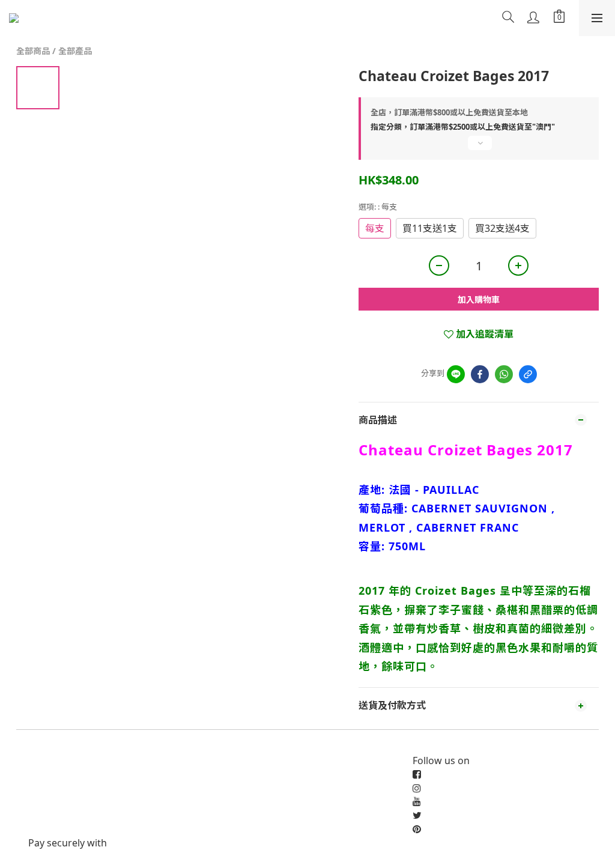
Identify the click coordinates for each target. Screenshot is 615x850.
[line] (456, 374)
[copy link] (528, 374)
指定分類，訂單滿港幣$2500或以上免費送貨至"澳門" (463, 126)
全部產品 (75, 50)
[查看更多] (479, 148)
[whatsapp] (504, 374)
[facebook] (480, 374)
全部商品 (33, 50)
